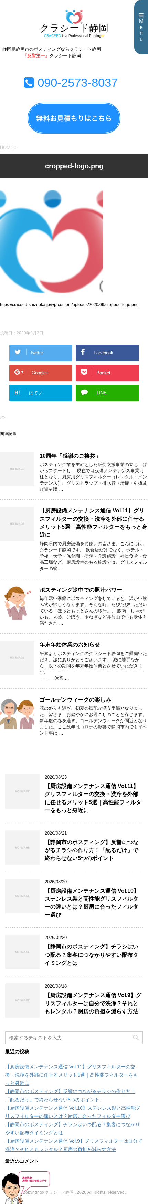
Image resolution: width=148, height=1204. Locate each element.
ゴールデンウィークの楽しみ (75, 700)
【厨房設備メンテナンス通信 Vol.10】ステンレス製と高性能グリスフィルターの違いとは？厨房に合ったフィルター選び (92, 903)
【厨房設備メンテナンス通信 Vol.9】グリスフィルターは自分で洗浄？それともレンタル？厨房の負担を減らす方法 (93, 1003)
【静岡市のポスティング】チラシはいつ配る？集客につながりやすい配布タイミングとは (91, 955)
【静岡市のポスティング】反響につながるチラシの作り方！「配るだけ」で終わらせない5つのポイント (91, 850)
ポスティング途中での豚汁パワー (81, 590)
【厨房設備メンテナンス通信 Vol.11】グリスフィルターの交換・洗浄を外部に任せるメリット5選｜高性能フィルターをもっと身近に (93, 523)
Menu (141, 30)
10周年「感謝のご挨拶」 (70, 456)
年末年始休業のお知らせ (70, 644)
